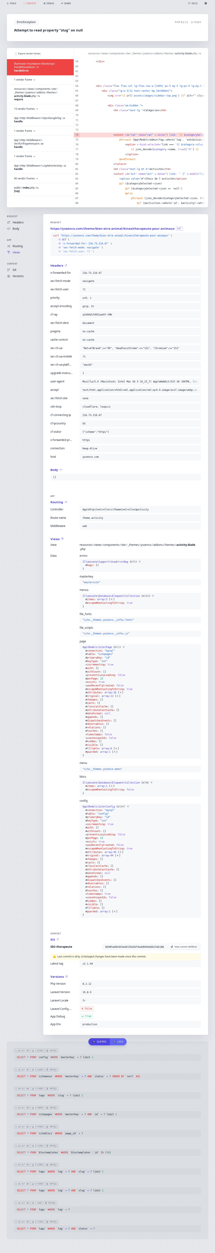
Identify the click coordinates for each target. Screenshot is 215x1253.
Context (12, 263)
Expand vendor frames (29, 53)
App (9, 240)
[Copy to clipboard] (197, 236)
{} (111, 565)
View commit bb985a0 (185, 946)
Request (12, 216)
